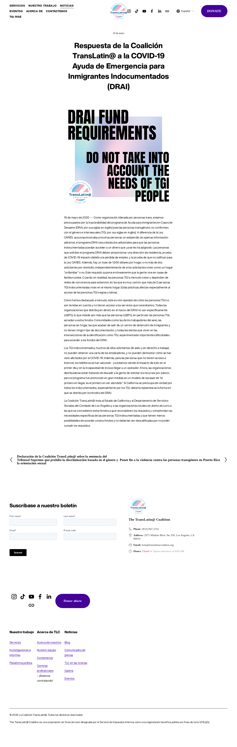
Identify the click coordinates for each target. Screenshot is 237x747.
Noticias (67, 5)
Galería (69, 671)
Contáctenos (56, 11)
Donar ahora (73, 601)
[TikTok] (136, 11)
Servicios (17, 5)
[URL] (167, 11)
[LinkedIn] (159, 11)
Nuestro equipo (46, 650)
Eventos (70, 678)
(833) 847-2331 (150, 529)
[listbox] (185, 11)
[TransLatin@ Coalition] (144, 11)
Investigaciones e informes (20, 652)
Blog (67, 642)
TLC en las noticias (76, 663)
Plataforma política (21, 663)
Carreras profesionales (45, 668)
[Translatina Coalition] (152, 11)
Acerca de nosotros (49, 642)
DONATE (214, 11)
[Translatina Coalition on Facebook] (40, 596)
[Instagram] (129, 11)
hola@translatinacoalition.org (158, 545)
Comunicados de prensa (75, 652)
